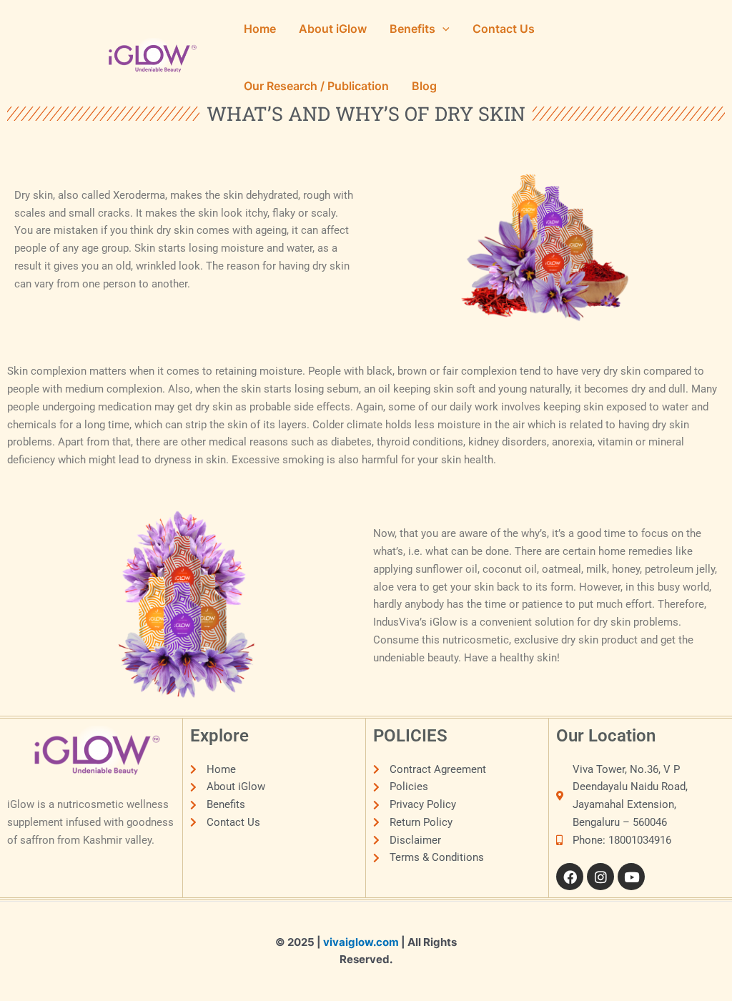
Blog (424, 86)
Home (260, 28)
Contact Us (504, 28)
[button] (442, 28)
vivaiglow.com (361, 942)
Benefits (412, 28)
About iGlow (333, 28)
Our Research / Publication (316, 86)
